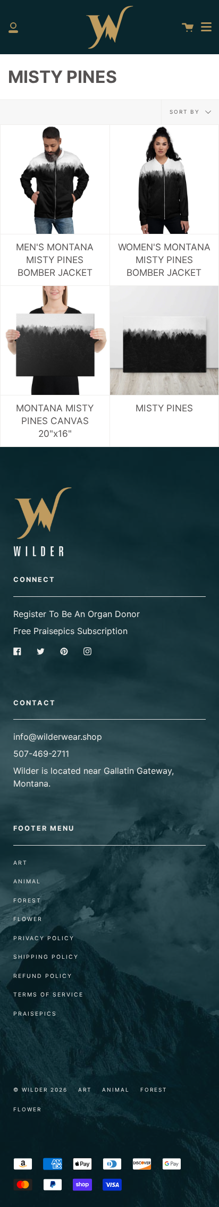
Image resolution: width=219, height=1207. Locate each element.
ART (20, 862)
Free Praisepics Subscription (70, 631)
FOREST (27, 900)
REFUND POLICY (42, 976)
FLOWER (28, 919)
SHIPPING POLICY (46, 956)
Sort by (186, 111)
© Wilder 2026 (40, 1089)
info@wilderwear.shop (57, 736)
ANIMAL (27, 881)
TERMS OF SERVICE (48, 994)
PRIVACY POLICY (43, 938)
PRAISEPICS (35, 1013)
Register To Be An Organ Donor (76, 614)
